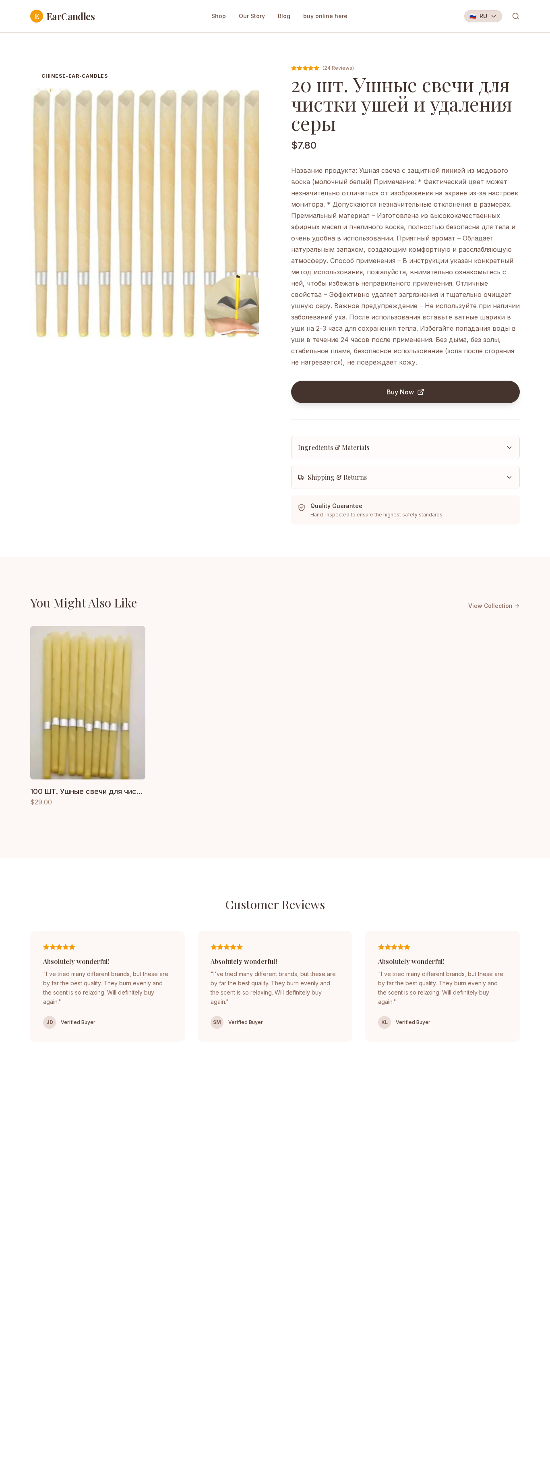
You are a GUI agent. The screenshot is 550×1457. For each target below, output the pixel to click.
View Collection (490, 605)
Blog (284, 15)
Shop (218, 15)
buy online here (325, 15)
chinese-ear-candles (74, 76)
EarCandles (65, 16)
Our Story (252, 15)
